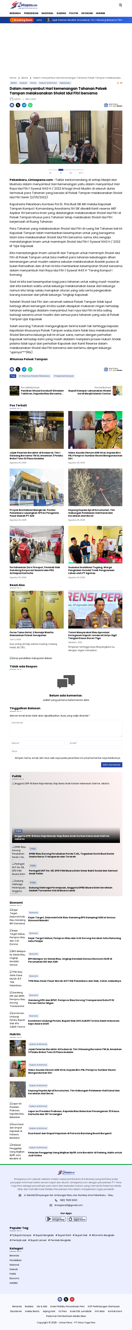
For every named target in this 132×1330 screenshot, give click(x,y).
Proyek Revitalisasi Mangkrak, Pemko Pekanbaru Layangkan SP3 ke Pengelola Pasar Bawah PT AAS (34, 513)
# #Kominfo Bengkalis (101, 1235)
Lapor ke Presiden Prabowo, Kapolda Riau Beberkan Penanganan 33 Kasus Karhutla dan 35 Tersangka (73, 1113)
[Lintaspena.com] (24, 5)
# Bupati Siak (80, 1235)
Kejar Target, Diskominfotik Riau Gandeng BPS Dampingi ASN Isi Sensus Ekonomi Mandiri (71, 919)
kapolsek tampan (65, 376)
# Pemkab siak (18, 1240)
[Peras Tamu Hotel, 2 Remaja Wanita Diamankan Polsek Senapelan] (37, 609)
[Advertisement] (66, 47)
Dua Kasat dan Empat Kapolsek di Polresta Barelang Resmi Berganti (70, 1133)
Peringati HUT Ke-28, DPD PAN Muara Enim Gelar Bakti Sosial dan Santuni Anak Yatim (73, 872)
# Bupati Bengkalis (43, 1235)
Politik (18, 831)
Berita (14, 83)
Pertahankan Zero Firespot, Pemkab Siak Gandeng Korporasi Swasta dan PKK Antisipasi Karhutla (35, 570)
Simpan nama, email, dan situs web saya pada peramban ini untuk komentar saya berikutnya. (68, 758)
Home (33, 83)
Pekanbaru (65, 83)
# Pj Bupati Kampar (20, 1235)
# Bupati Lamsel (37, 1240)
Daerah (23, 83)
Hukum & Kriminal (48, 83)
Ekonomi (33, 912)
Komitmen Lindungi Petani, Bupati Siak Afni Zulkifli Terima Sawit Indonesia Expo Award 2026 (73, 1022)
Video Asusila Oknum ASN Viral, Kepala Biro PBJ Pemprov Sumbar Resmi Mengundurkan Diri (95, 455)
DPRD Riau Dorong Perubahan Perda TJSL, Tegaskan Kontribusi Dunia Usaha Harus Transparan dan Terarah (71, 855)
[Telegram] (24, 105)
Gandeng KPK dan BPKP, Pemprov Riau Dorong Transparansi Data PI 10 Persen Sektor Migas (71, 1002)
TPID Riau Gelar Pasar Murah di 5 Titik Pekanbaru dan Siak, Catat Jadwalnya (74, 980)
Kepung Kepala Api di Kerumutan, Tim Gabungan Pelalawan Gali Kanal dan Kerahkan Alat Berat (91, 513)
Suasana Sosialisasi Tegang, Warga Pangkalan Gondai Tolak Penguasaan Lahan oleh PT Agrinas (91, 570)
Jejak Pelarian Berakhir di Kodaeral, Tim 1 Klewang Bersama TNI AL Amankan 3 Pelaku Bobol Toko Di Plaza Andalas (36, 455)
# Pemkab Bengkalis (59, 1240)
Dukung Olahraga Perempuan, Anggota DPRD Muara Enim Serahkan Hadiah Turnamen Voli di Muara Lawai (70, 889)
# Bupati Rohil (63, 1235)
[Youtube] (72, 1299)
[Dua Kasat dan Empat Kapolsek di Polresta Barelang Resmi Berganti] (18, 1131)
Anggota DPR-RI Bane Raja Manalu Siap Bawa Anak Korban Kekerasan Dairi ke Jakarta (61, 837)
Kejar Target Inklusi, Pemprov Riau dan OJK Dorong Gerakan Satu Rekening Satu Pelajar (74, 940)
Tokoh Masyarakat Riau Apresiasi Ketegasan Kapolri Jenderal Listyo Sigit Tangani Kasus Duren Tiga (92, 635)
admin (17, 99)
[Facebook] (12, 105)
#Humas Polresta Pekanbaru (36, 376)
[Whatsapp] (30, 105)
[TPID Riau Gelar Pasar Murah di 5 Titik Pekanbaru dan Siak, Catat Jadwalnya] (18, 978)
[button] (120, 5)
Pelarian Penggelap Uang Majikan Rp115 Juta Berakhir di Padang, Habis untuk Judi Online (75, 1154)
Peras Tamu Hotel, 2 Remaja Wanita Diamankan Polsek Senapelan (31, 634)
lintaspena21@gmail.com (69, 1205)
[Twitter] (18, 105)
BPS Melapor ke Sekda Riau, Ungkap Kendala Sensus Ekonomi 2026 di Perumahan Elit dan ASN (70, 960)
